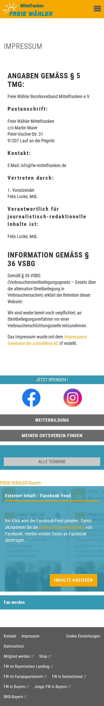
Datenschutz (14, 646)
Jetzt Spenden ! (52, 379)
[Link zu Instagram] (73, 397)
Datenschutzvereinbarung (62, 527)
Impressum (30, 636)
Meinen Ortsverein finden (52, 435)
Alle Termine (52, 461)
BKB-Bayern (13, 696)
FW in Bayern (14, 686)
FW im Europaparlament (23, 676)
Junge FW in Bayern (50, 686)
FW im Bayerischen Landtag (26, 666)
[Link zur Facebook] (31, 397)
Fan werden (14, 602)
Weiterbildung (52, 420)
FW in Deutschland (67, 676)
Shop (43, 656)
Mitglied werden (17, 656)
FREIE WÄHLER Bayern (20, 482)
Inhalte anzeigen (73, 580)
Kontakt (10, 636)
